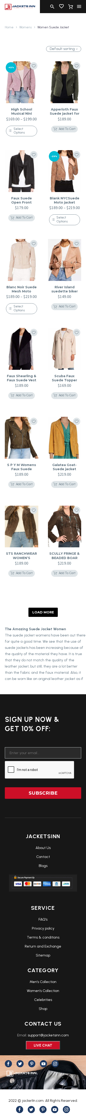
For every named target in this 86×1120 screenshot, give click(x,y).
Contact (43, 857)
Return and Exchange (43, 946)
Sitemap (43, 955)
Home (9, 27)
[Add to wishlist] (33, 66)
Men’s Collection (43, 982)
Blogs (43, 865)
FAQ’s (43, 919)
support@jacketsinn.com (48, 1035)
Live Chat (43, 1045)
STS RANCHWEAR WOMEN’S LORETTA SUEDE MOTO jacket (21, 559)
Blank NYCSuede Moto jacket (64, 200)
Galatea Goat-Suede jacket (64, 467)
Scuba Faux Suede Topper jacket (64, 380)
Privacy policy (43, 928)
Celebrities (43, 1000)
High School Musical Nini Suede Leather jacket (21, 115)
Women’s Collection (43, 991)
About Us (43, 848)
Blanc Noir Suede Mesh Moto (21, 289)
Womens (25, 27)
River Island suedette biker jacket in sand (64, 291)
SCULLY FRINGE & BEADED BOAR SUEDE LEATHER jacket (64, 559)
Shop (43, 1008)
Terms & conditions (43, 937)
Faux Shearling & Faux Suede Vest (21, 378)
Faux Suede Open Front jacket (21, 202)
